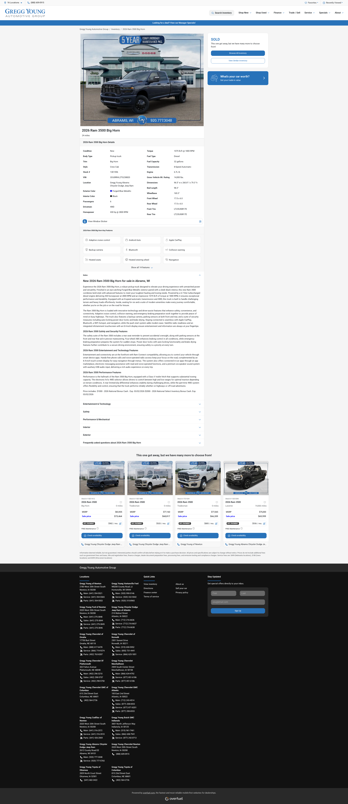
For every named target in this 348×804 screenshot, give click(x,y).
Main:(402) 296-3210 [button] (92, 673)
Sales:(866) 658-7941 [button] (125, 734)
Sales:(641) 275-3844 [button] (93, 620)
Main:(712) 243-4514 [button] (124, 700)
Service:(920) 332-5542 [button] (125, 597)
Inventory (115, 29)
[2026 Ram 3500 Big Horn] (102, 478)
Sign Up (238, 611)
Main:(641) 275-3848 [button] (92, 617)
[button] (14, 2)
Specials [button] (323, 12)
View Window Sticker (97, 221)
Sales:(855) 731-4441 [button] (125, 650)
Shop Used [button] (261, 12)
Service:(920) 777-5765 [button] (94, 761)
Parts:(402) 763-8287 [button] (93, 654)
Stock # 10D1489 (136, 499)
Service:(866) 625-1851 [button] (125, 654)
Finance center (150, 592)
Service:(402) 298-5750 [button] (94, 681)
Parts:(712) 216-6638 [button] (125, 627)
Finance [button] (278, 12)
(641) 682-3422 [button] (90, 780)
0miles (119, 506)
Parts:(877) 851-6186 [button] (125, 681)
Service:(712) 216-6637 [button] (125, 623)
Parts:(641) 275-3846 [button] (93, 628)
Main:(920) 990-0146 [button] (124, 593)
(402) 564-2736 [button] (90, 700)
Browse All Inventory (238, 53)
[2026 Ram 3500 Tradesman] (150, 478)
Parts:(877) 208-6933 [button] (125, 711)
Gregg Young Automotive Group (94, 29)
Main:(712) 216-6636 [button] (124, 620)
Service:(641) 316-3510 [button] (94, 734)
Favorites (312, 2)
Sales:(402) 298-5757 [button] (93, 677)
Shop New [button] (243, 12)
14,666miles (261, 506)
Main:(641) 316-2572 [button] (92, 730)
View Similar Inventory (238, 61)
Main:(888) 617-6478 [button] (92, 647)
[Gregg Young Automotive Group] (25, 13)
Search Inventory (223, 13)
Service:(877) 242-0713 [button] (125, 738)
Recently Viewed (333, 2)
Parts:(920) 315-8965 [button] (125, 600)
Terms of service (151, 596)
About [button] (338, 12)
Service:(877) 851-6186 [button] (125, 677)
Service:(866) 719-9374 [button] (94, 650)
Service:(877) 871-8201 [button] (125, 707)
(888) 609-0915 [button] (37, 2)
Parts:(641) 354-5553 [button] (93, 600)
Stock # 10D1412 (88, 499)
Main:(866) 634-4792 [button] (124, 673)
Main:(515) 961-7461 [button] (124, 730)
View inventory (150, 584)
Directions (148, 588)
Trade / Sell (294, 12)
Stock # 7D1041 (183, 499)
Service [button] (308, 12)
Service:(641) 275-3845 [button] (94, 624)
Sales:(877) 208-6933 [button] (125, 704)
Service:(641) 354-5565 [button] (94, 597)
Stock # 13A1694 (232, 499)
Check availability (94, 535)
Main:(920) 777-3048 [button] (92, 757)
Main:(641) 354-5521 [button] (92, 593)
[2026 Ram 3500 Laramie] (246, 478)
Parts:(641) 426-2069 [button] (93, 738)
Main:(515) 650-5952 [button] (124, 647)
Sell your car (181, 588)
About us (180, 584)
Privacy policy (182, 592)
